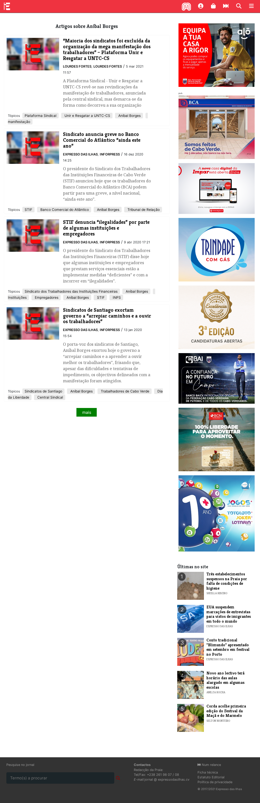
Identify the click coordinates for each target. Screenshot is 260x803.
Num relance (211, 765)
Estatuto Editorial (211, 777)
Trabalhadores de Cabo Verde (124, 391)
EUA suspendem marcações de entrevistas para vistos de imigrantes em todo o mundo (228, 614)
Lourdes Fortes (77, 66)
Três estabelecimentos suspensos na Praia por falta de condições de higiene (226, 581)
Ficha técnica (208, 772)
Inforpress (110, 154)
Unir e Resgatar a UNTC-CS (86, 116)
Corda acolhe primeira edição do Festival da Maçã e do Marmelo (226, 710)
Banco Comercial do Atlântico (64, 210)
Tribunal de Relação (143, 210)
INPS (116, 297)
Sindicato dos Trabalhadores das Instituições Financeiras (71, 291)
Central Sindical (49, 397)
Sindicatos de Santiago (43, 391)
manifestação (19, 122)
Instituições (17, 297)
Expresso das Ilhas (80, 154)
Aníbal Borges (129, 116)
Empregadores (46, 297)
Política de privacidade (215, 782)
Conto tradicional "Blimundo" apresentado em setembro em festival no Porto (228, 647)
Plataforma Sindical (40, 116)
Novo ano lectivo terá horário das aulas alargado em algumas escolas (225, 680)
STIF (28, 210)
